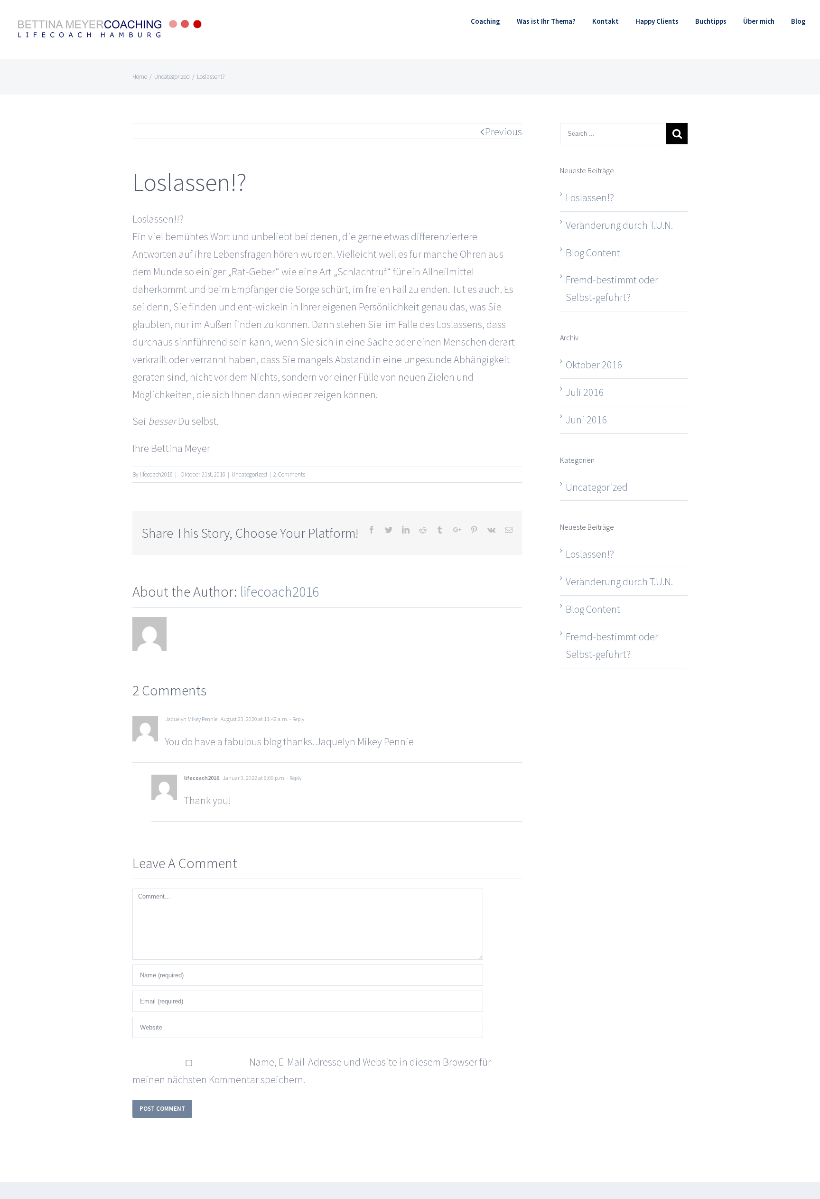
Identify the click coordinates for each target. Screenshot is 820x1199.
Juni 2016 (586, 419)
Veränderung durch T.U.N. (619, 225)
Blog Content (593, 252)
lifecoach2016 (156, 474)
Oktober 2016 (594, 364)
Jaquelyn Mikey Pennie (191, 718)
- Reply (296, 718)
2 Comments (289, 474)
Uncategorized (249, 474)
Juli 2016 (585, 392)
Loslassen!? (590, 197)
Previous (503, 131)
